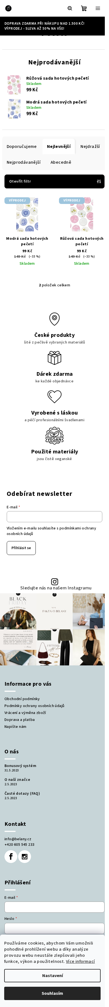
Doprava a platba (19, 720)
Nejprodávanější (24, 162)
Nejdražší (90, 146)
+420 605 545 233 (19, 844)
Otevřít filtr (20, 181)
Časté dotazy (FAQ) (22, 794)
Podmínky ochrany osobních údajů (34, 706)
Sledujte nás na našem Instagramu (56, 588)
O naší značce (17, 780)
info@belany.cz (18, 839)
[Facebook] (10, 856)
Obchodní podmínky (22, 699)
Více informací (80, 961)
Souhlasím (52, 993)
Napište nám (15, 727)
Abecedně (61, 162)
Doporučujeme (22, 146)
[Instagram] (24, 856)
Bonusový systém (20, 766)
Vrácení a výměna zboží (25, 713)
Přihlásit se (21, 548)
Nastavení (52, 976)
